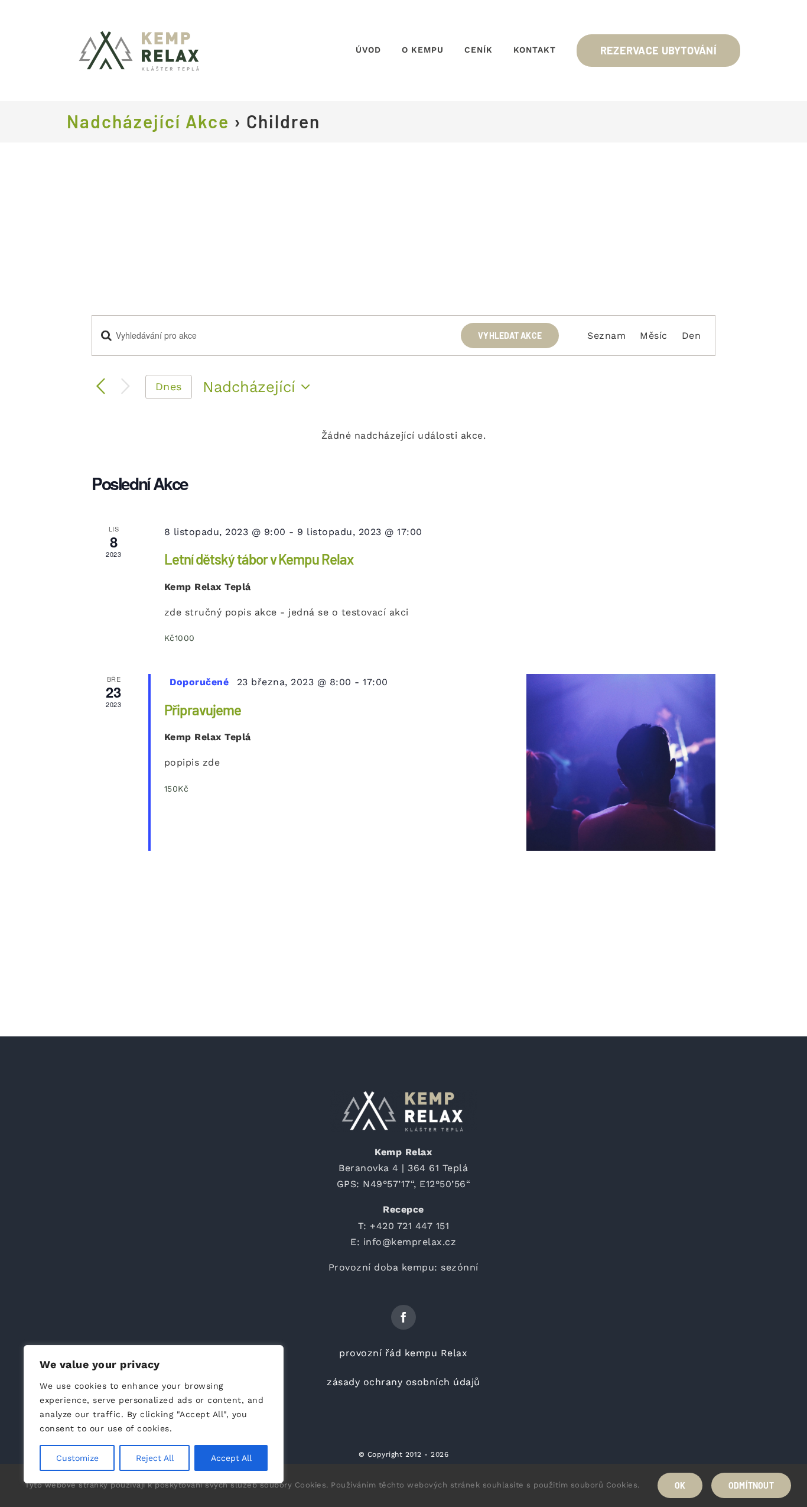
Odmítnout (751, 1485)
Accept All (231, 1458)
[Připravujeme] (620, 762)
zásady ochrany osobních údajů (403, 1382)
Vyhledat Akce (510, 335)
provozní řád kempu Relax (403, 1353)
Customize (77, 1458)
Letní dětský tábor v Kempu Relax (259, 559)
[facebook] (403, 1317)
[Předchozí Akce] (101, 387)
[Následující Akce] (125, 387)
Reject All (155, 1458)
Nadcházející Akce (148, 121)
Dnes (168, 386)
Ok (680, 1485)
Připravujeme (202, 709)
